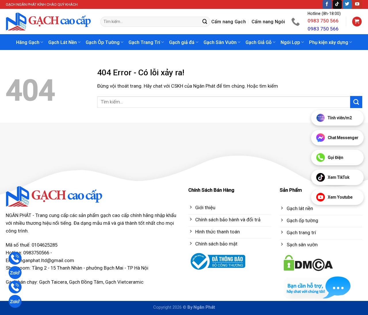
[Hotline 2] (15, 287)
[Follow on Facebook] (327, 4)
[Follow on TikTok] (337, 4)
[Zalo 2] (15, 301)
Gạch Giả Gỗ (259, 42)
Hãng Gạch (27, 42)
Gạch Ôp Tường (103, 42)
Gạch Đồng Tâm (86, 282)
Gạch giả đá (181, 42)
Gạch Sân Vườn (220, 42)
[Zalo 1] (15, 272)
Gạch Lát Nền (62, 42)
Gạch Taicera (53, 282)
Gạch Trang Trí (144, 42)
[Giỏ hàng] (357, 21)
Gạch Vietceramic (124, 282)
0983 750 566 (323, 21)
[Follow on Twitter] (347, 4)
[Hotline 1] (15, 258)
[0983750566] (296, 22)
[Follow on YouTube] (357, 4)
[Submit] (205, 22)
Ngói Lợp (290, 42)
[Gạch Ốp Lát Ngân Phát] (49, 22)
